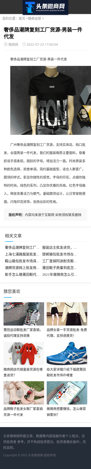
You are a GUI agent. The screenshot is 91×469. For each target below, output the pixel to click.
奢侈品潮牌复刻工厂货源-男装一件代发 (35, 247)
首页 (22, 18)
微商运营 (34, 18)
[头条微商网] (45, 13)
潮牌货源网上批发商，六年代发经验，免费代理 (41, 268)
